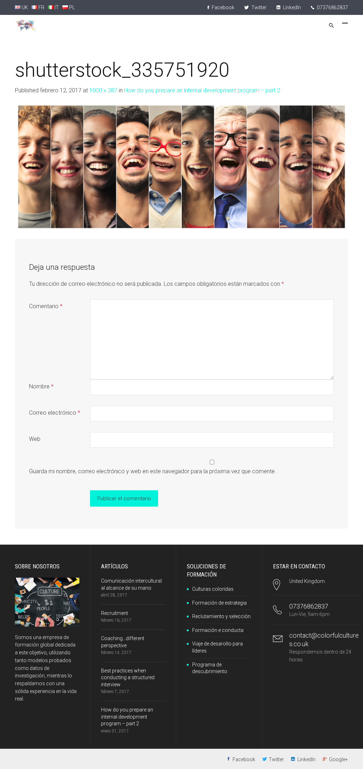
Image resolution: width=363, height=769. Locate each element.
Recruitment (114, 613)
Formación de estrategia (219, 603)
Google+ (338, 759)
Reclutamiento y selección (221, 616)
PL (71, 7)
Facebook (222, 7)
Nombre (41, 386)
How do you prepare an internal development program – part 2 (202, 90)
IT (56, 7)
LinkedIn (291, 7)
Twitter (258, 7)
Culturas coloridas (213, 589)
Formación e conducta (218, 630)
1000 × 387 (103, 90)
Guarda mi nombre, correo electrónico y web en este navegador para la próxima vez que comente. (152, 471)
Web (34, 439)
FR (40, 7)
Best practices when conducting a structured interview (128, 677)
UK (24, 7)
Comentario (45, 306)
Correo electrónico (54, 412)
